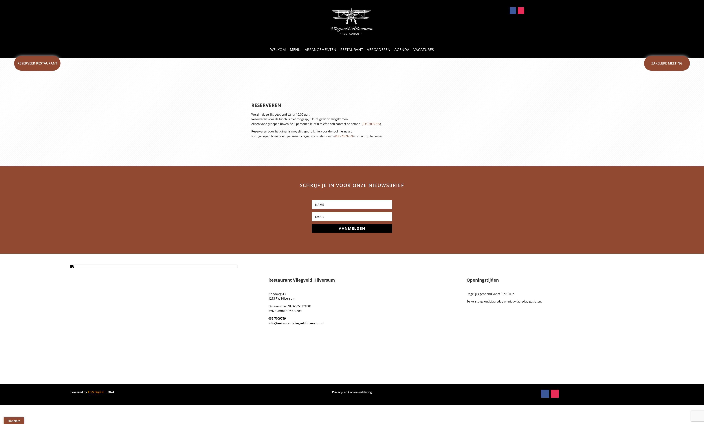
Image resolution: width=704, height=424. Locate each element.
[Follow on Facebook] (513, 10)
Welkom (278, 50)
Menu (295, 50)
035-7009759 (371, 124)
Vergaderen (378, 50)
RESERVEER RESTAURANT (37, 63)
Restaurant (351, 50)
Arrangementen (320, 50)
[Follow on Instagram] (521, 10)
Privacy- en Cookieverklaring (352, 392)
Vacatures (423, 50)
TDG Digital (96, 392)
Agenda (401, 50)
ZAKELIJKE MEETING (667, 63)
